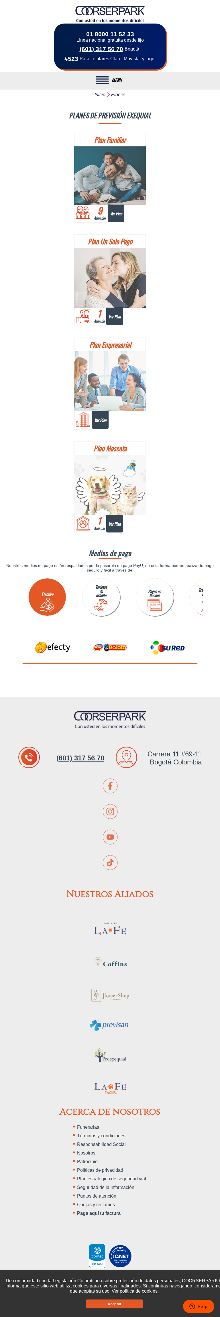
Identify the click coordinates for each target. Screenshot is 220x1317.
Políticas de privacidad (100, 1170)
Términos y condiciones (101, 1135)
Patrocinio (87, 1161)
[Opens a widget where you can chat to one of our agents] (198, 1307)
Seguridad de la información (105, 1187)
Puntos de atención (96, 1196)
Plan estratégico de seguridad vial (111, 1178)
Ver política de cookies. (135, 1291)
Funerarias (88, 1127)
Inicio (100, 94)
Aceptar (114, 1304)
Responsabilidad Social (101, 1144)
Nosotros (86, 1153)
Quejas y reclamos (96, 1204)
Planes (118, 94)
